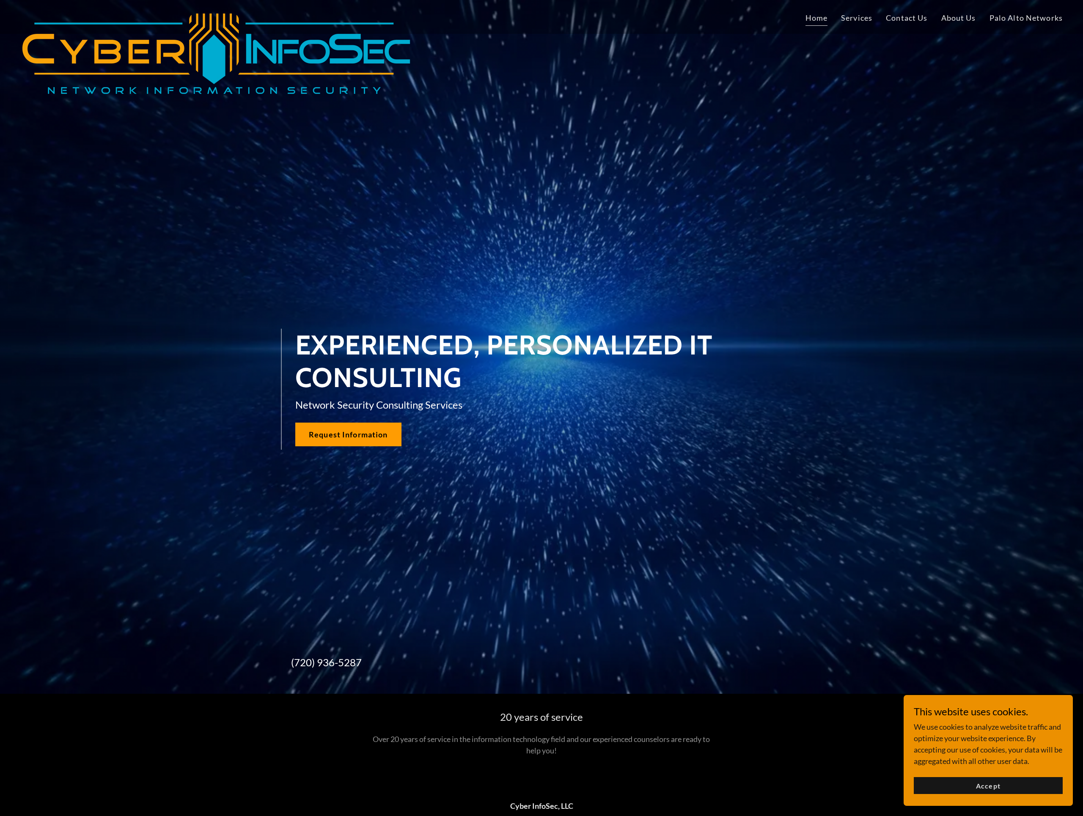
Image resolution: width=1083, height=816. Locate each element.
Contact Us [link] (906, 17)
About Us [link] (958, 17)
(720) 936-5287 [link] (326, 662)
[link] (216, 15)
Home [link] (816, 17)
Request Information (348, 434)
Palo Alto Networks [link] (1026, 17)
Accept (988, 786)
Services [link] (856, 17)
